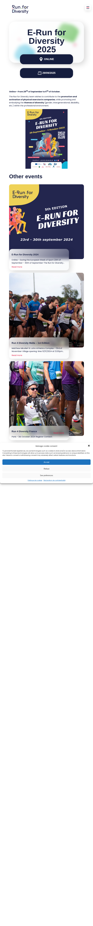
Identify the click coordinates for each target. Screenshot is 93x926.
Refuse (46, 469)
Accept (46, 462)
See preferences (46, 475)
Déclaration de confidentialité (54, 480)
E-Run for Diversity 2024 (25, 254)
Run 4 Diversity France (24, 431)
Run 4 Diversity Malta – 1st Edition (31, 343)
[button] (89, 445)
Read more (17, 266)
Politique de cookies (35, 480)
